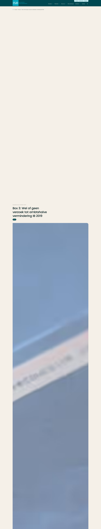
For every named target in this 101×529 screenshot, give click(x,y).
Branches (56, 3)
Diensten (50, 3)
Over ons (63, 3)
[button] (78, 4)
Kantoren (77, 3)
